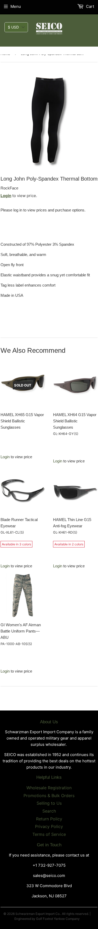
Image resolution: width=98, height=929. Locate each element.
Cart (89, 6)
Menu (15, 6)
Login (6, 195)
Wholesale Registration (49, 787)
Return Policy (49, 818)
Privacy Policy (49, 826)
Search (49, 811)
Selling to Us (49, 803)
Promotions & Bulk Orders (49, 795)
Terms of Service (49, 834)
